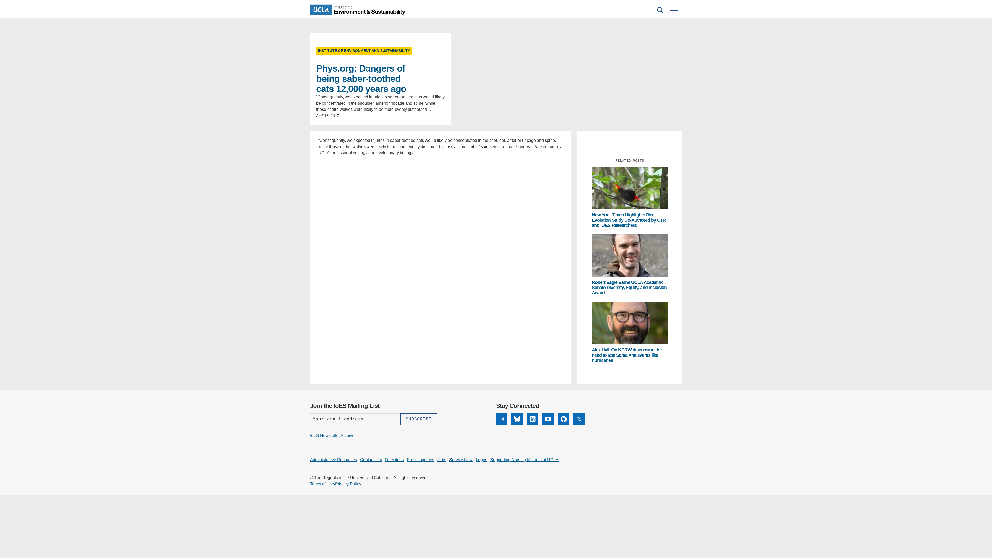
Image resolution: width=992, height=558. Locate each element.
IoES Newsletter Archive (332, 435)
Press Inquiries (420, 460)
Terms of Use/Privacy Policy (335, 484)
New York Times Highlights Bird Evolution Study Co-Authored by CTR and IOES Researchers (629, 220)
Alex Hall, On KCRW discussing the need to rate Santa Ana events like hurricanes (627, 355)
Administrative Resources (333, 460)
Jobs (441, 460)
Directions (394, 460)
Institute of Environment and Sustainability (364, 51)
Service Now (461, 460)
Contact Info (371, 460)
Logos (481, 460)
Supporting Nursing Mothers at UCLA (524, 460)
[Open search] (660, 11)
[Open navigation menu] (674, 9)
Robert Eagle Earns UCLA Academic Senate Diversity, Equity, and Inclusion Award (629, 288)
